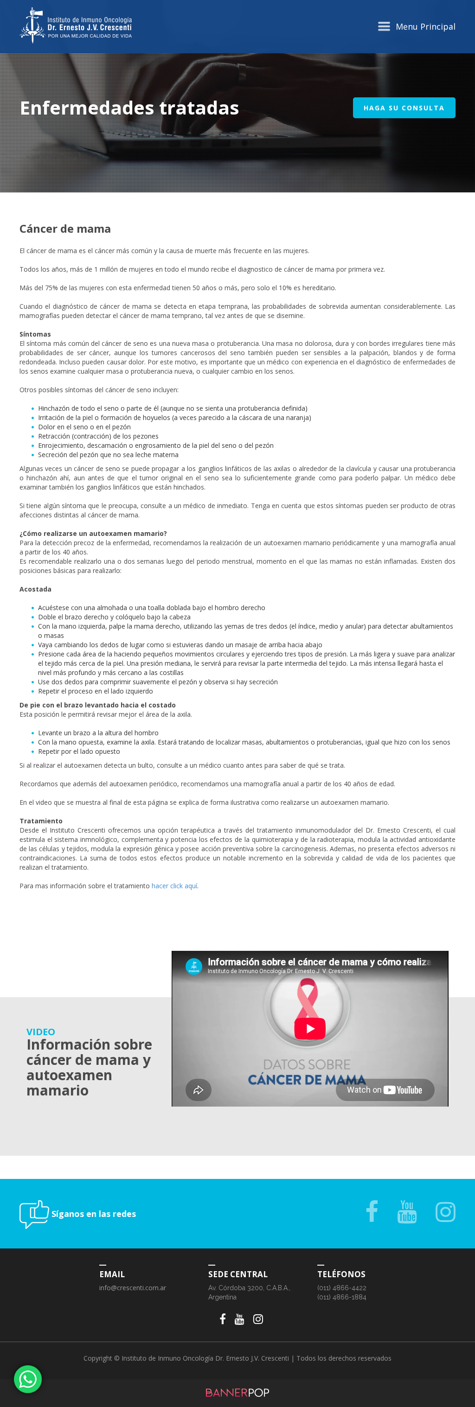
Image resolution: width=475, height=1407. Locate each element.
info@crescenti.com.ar (132, 1287)
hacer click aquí (174, 885)
